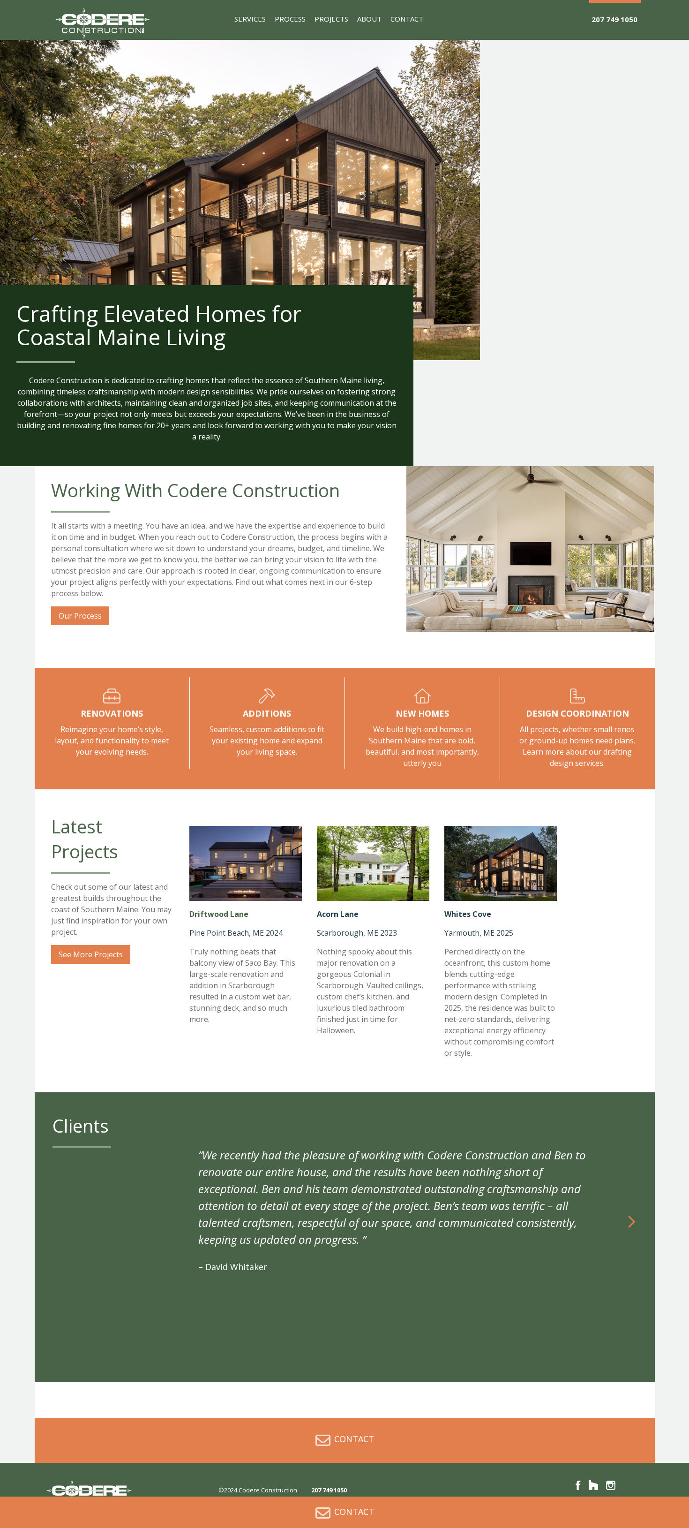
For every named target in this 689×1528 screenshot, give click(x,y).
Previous (210, 1221)
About (369, 18)
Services (250, 18)
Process (290, 18)
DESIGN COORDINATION (577, 713)
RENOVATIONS (112, 713)
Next (625, 1221)
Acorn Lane (338, 914)
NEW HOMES (422, 713)
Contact (406, 18)
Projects (331, 18)
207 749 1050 (614, 19)
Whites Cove (467, 914)
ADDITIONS (267, 713)
